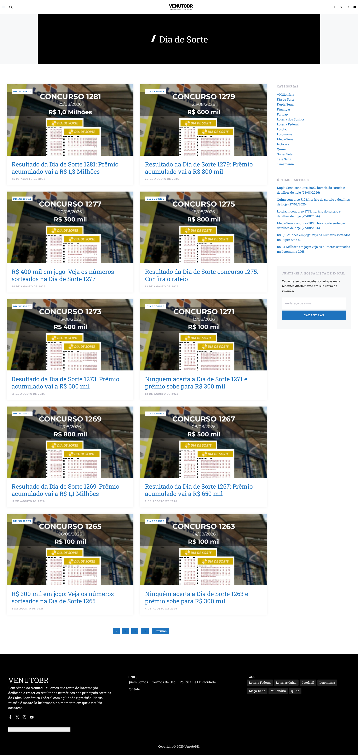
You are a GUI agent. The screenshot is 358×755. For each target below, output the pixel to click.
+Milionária (285, 94)
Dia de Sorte (22, 91)
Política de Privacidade (198, 682)
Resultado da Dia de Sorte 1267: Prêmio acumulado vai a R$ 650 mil (199, 490)
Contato (134, 689)
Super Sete (285, 154)
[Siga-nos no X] (341, 7)
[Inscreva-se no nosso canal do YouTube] (354, 7)
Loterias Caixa (286, 683)
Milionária (278, 691)
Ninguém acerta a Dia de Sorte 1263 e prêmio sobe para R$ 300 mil (196, 597)
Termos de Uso (163, 682)
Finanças (283, 109)
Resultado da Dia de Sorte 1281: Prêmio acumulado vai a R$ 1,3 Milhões (65, 167)
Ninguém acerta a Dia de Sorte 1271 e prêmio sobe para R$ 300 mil (196, 382)
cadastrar (314, 315)
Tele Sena (284, 159)
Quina (281, 149)
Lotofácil (283, 129)
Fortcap (282, 114)
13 (144, 631)
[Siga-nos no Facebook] (334, 7)
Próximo (161, 631)
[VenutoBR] (181, 7)
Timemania (285, 164)
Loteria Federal (288, 124)
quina (295, 691)
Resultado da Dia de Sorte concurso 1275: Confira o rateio (201, 275)
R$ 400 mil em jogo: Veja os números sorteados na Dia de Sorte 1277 (63, 275)
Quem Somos (138, 682)
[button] (11, 7)
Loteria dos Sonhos (291, 119)
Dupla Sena (285, 104)
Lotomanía (327, 683)
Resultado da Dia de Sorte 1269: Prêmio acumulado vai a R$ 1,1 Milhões (65, 490)
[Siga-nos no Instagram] (348, 7)
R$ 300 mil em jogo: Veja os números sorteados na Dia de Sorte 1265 (63, 597)
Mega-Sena (285, 139)
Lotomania (285, 134)
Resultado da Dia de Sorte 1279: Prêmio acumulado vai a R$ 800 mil (199, 167)
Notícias (283, 144)
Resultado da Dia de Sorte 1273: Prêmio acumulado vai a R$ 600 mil (65, 382)
